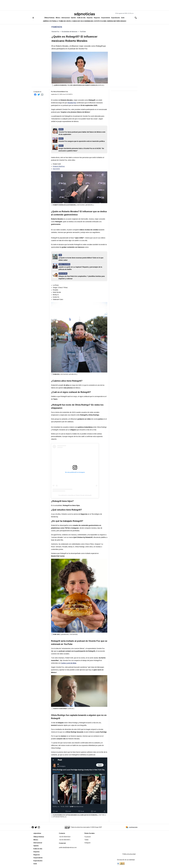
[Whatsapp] (42, 94)
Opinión (73, 17)
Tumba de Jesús (65, 21)
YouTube (83, 31)
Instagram (87, 842)
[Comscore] (131, 827)
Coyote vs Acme (100, 21)
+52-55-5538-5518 (64, 836)
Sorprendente (105, 17)
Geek (122, 17)
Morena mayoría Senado (116, 21)
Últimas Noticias (49, 17)
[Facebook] (35, 94)
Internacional (65, 17)
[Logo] (84, 14)
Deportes (90, 17)
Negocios (97, 17)
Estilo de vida (81, 17)
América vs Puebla (50, 21)
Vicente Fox (55, 31)
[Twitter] (38, 94)
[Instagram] (39, 827)
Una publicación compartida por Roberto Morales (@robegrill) (74, 495)
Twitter (86, 839)
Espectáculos (115, 17)
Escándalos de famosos (69, 31)
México (58, 17)
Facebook (87, 836)
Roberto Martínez (59, 166)
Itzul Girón (56, 169)
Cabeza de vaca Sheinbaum (82, 21)
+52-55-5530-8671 (64, 839)
